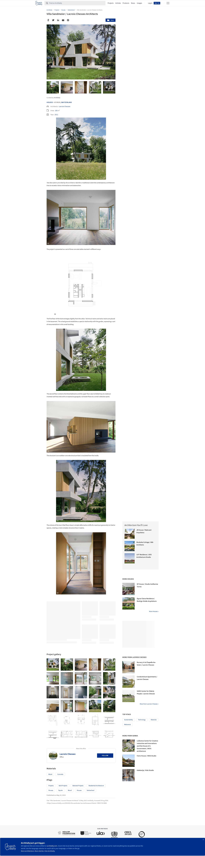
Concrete (60, 774)
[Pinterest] (68, 20)
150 (56, 110)
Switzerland (66, 102)
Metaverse (127, 724)
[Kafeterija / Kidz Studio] (128, 775)
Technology (142, 720)
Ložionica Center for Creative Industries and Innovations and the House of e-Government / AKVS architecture (147, 746)
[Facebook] (48, 20)
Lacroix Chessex (64, 106)
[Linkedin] (58, 20)
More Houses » (154, 611)
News (133, 3)
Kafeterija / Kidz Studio (145, 770)
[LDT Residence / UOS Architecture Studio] (130, 558)
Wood (50, 774)
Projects (111, 3)
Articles (118, 3)
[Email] (63, 20)
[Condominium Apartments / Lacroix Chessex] (128, 681)
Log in (150, 3)
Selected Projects (77, 786)
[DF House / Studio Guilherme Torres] (128, 589)
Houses (50, 102)
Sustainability (128, 720)
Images (139, 3)
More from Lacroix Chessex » (149, 704)
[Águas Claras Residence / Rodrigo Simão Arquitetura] (128, 603)
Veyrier (60, 790)
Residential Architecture (96, 786)
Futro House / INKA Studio (146, 756)
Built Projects (63, 786)
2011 (56, 114)
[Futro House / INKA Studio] (128, 761)
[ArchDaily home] (38, 3)
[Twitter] (53, 20)
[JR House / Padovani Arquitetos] (130, 534)
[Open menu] (168, 3)
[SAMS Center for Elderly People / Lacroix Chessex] (128, 696)
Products (126, 3)
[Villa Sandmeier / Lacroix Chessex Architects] (53, 664)
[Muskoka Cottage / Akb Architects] (130, 546)
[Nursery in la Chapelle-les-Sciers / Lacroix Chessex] (128, 667)
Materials (154, 720)
